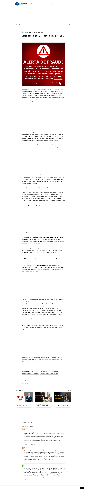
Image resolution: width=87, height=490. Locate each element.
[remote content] (43, 115)
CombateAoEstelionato (53, 347)
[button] (69, 24)
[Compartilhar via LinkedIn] (28, 356)
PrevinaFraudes (35, 347)
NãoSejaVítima (36, 350)
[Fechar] (85, 488)
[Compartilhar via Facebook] (22, 356)
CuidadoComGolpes (54, 350)
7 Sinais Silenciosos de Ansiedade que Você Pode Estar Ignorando (63, 381)
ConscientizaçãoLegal (26, 350)
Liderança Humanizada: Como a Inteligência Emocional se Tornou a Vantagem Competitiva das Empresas (24, 381)
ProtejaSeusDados (26, 347)
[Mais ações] (64, 32)
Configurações (75, 488)
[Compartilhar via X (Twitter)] (25, 356)
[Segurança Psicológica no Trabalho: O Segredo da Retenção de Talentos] (43, 374)
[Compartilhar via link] (30, 356)
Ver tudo (69, 366)
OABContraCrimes (44, 350)
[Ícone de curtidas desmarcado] (25, 421)
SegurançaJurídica (43, 347)
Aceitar (82, 488)
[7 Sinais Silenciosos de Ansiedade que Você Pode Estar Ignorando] (62, 374)
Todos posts (18, 24)
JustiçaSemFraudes (26, 352)
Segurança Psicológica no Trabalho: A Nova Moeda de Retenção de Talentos (42, 381)
